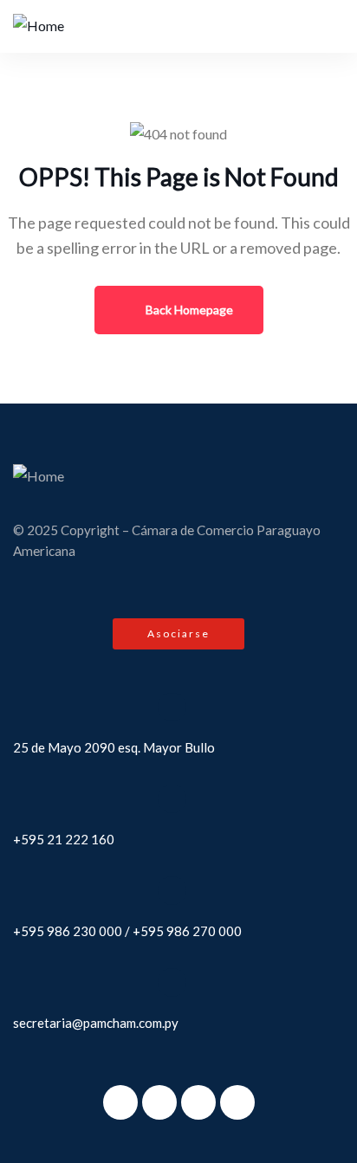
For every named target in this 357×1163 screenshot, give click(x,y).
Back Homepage (188, 309)
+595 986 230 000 (67, 931)
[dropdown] (316, 26)
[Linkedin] (237, 1102)
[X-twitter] (159, 1102)
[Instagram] (198, 1102)
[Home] (38, 26)
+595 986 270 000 (187, 931)
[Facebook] (120, 1102)
